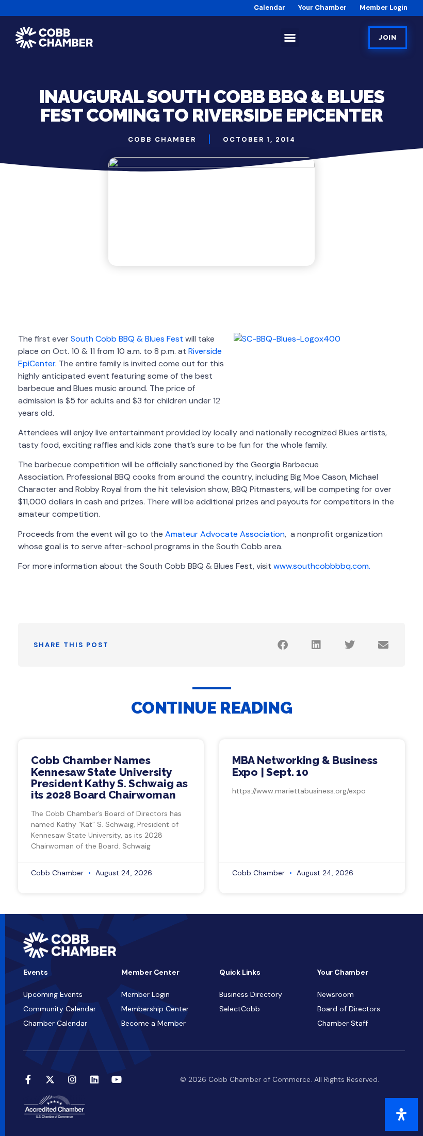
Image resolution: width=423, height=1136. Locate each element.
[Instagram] (72, 1079)
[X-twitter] (50, 1079)
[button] (290, 37)
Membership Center (155, 1008)
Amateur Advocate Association (225, 534)
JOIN (388, 37)
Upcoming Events (53, 994)
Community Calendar (59, 1008)
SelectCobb (239, 1008)
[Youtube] (116, 1079)
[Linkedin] (94, 1079)
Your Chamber (322, 7)
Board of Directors (348, 1008)
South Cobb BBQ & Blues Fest (127, 338)
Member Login (384, 7)
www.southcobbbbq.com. (321, 566)
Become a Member (153, 1023)
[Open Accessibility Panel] (401, 1114)
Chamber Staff (342, 1023)
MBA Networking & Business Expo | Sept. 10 (305, 766)
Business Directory (250, 994)
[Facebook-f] (27, 1079)
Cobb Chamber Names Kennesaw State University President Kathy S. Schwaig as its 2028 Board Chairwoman (109, 777)
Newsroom (335, 994)
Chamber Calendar (55, 1023)
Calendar (269, 7)
